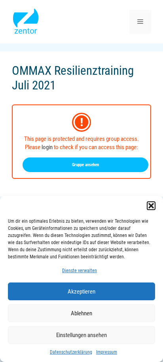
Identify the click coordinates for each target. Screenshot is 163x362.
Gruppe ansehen (85, 164)
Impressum (106, 352)
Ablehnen (81, 313)
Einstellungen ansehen (81, 335)
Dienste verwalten (79, 270)
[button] (151, 206)
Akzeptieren (81, 291)
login (47, 147)
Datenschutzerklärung (71, 352)
